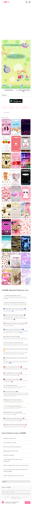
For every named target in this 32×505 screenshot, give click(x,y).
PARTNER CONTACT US (16, 497)
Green (4, 107)
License (19, 498)
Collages (11, 107)
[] (28, 481)
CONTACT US (7, 497)
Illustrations (24, 107)
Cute (18, 107)
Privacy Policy (13, 498)
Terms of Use (25, 497)
